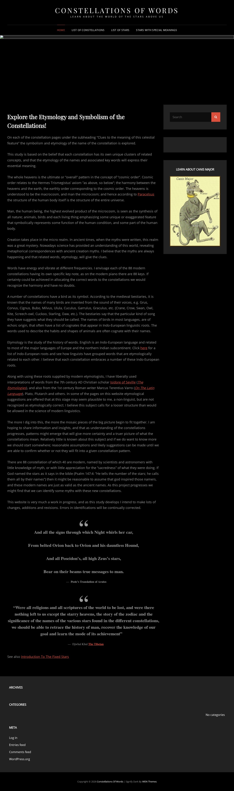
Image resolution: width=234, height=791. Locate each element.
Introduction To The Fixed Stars (45, 656)
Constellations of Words (117, 10)
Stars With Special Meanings (156, 30)
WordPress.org (19, 759)
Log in (13, 738)
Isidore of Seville (123, 382)
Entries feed (17, 745)
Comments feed (20, 752)
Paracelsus (146, 194)
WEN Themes (149, 781)
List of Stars (120, 30)
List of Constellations (88, 30)
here (143, 348)
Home (61, 30)
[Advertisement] (117, 66)
